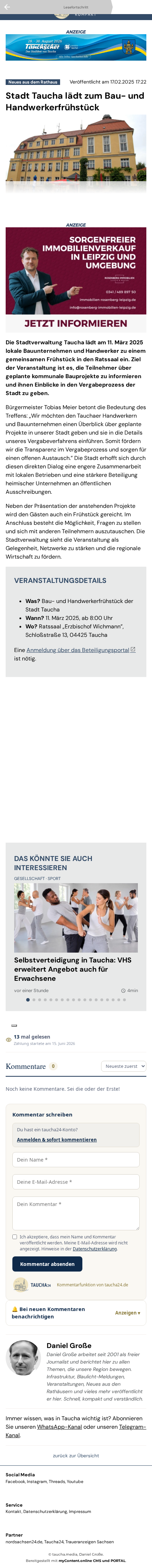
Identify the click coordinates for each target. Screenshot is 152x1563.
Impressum (80, 1511)
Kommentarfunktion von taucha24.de (92, 1284)
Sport (54, 878)
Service (14, 1505)
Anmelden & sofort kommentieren (57, 1140)
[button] (76, 187)
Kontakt (14, 1511)
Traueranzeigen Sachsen (89, 1542)
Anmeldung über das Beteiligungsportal (78, 650)
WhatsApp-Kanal (59, 1426)
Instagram (37, 1481)
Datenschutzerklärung (95, 1249)
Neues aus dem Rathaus (32, 82)
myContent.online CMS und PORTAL (92, 1560)
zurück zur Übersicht (76, 1456)
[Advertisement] (76, 758)
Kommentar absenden (47, 1264)
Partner (14, 1535)
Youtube (75, 1481)
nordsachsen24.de (24, 1542)
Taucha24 (54, 1542)
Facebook (15, 1481)
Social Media (20, 1475)
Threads (57, 1481)
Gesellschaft (30, 878)
